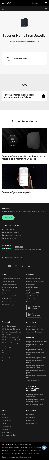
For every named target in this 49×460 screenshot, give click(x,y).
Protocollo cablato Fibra (9, 302)
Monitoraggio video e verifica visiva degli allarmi (35, 401)
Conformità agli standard (34, 332)
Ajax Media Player (31, 299)
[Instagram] (16, 265)
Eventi (4, 423)
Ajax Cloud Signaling (32, 296)
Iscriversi (8, 218)
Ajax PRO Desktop (32, 287)
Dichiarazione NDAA (40, 447)
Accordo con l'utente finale (23, 453)
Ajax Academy (30, 417)
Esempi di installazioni (9, 326)
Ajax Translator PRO (32, 293)
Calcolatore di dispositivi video (36, 358)
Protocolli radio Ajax (8, 305)
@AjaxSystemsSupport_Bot (13, 235)
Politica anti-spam (35, 450)
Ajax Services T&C (7, 453)
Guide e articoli (31, 326)
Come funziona (7, 361)
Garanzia (37, 453)
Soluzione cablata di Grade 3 (11, 340)
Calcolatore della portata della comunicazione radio (35, 367)
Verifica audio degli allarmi (34, 405)
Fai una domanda (10, 238)
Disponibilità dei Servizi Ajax (35, 350)
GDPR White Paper (26, 447)
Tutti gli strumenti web (33, 381)
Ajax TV (28, 290)
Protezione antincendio (9, 284)
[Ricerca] (46, 8)
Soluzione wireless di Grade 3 (11, 337)
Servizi (4, 293)
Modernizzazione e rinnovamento (8, 357)
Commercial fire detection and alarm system (11, 333)
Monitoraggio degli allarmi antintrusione (34, 396)
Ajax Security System (33, 278)
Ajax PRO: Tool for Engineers (35, 281)
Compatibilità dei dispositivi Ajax (36, 342)
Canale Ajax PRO (7, 432)
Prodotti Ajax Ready (8, 299)
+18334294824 (9, 229)
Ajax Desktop (30, 284)
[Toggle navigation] (46, 3)
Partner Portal (30, 420)
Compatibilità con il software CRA (35, 346)
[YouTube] (9, 265)
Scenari (28, 302)
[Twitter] (22, 265)
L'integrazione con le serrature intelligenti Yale (11, 347)
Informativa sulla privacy (23, 444)
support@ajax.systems (12, 232)
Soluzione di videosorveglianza (12, 343)
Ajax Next (5, 429)
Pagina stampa (6, 420)
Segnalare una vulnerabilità (10, 447)
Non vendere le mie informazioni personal (15, 450)
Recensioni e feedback (9, 435)
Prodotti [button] (35, 3)
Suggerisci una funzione (13, 257)
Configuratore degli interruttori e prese (36, 372)
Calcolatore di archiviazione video (35, 354)
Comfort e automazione (9, 287)
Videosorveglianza (8, 281)
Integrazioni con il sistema (10, 296)
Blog (3, 414)
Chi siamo (5, 417)
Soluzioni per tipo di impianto (11, 329)
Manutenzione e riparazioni (35, 329)
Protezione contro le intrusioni (11, 278)
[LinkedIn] (28, 265)
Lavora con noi (6, 426)
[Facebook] (3, 265)
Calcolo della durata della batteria (34, 362)
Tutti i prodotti (6, 290)
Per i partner (30, 414)
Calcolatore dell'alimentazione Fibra (36, 377)
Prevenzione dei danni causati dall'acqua (11, 352)
